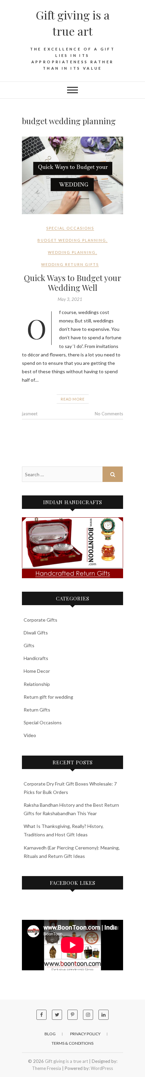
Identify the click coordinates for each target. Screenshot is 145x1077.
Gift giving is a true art (73, 23)
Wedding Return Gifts (70, 264)
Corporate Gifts (40, 620)
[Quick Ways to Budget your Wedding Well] (72, 175)
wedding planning (72, 252)
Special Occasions (70, 228)
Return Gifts (37, 710)
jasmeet (29, 413)
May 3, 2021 (70, 299)
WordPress (102, 1068)
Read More (73, 399)
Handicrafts (36, 658)
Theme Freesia (46, 1068)
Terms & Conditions (72, 1043)
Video (30, 735)
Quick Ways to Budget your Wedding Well (72, 282)
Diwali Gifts (36, 632)
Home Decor (37, 671)
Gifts (29, 645)
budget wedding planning (71, 240)
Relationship (37, 684)
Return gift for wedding (48, 697)
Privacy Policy (85, 1033)
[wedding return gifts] (72, 547)
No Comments (109, 413)
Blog (50, 1033)
